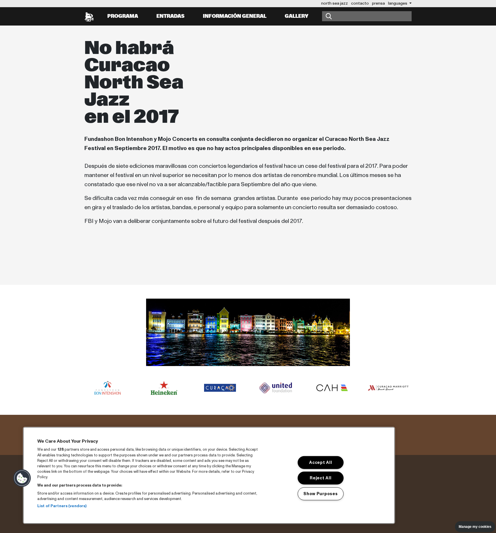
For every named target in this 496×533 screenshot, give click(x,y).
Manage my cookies (475, 527)
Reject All (320, 478)
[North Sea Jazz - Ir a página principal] (89, 16)
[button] (22, 478)
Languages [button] (398, 3)
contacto (360, 3)
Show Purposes (320, 494)
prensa (378, 3)
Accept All (320, 462)
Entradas (170, 16)
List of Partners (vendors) (61, 506)
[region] (209, 475)
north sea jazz (334, 3)
